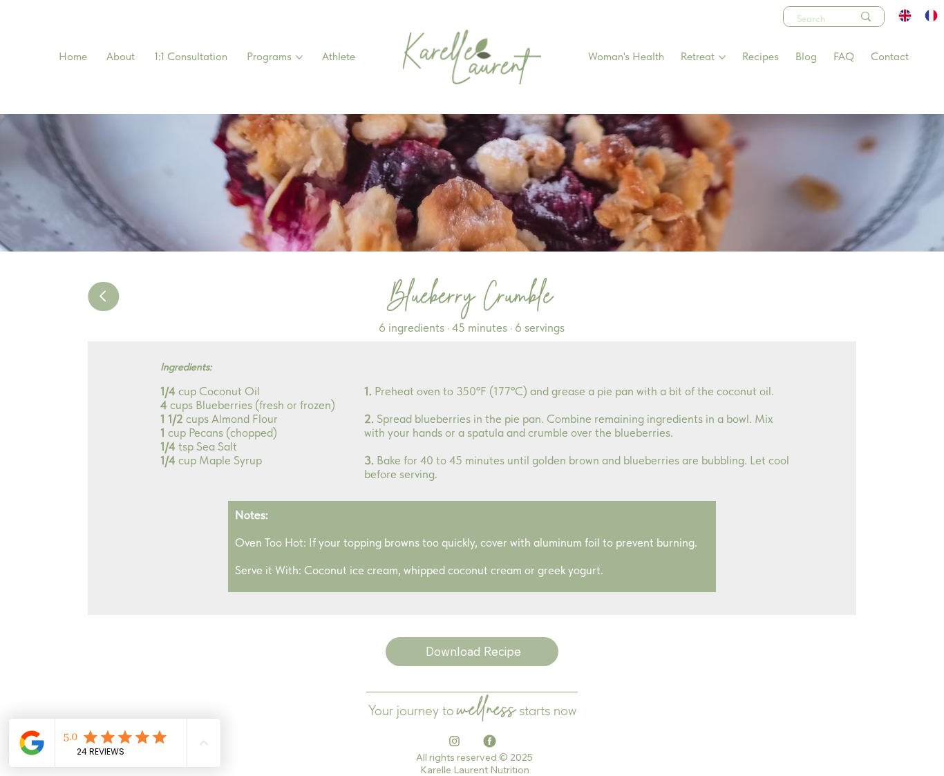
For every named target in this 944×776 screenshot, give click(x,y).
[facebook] (490, 741)
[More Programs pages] (299, 57)
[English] (905, 15)
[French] (931, 15)
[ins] (454, 741)
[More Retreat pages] (722, 57)
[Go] (103, 296)
